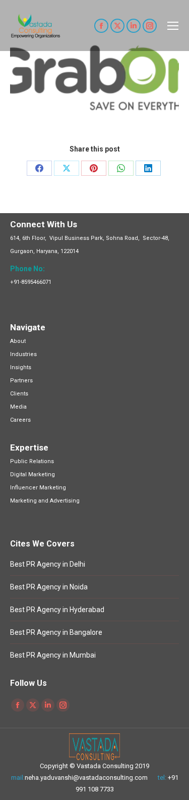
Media (18, 407)
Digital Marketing (32, 474)
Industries (23, 354)
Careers (20, 420)
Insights (20, 367)
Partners (21, 380)
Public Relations (32, 461)
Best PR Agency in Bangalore (56, 632)
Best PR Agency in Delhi (47, 564)
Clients (19, 393)
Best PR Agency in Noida (49, 587)
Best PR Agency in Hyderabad (57, 610)
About (18, 341)
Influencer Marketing (38, 487)
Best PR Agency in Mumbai (53, 655)
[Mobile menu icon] (173, 26)
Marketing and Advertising (45, 500)
